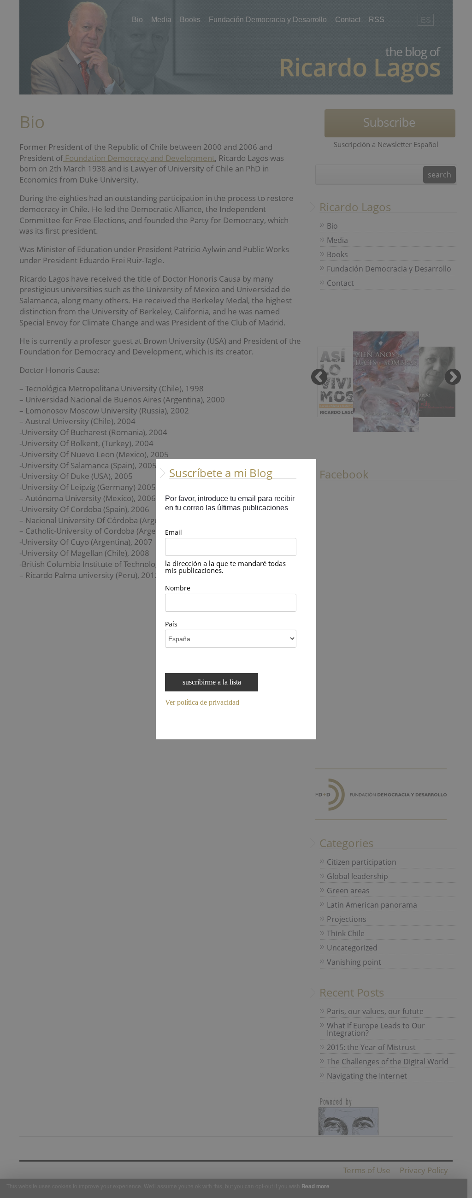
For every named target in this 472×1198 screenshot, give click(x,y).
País (171, 624)
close (310, 733)
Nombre (177, 588)
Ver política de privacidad (202, 702)
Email (173, 533)
